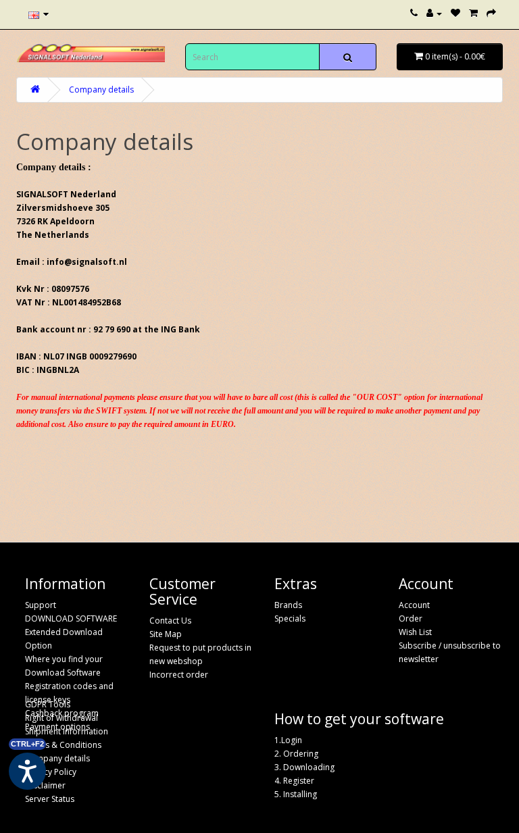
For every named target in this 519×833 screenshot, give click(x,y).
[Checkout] (491, 13)
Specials (289, 618)
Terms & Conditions (63, 745)
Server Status (49, 799)
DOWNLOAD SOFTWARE (71, 618)
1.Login (288, 740)
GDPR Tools (47, 704)
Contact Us (170, 620)
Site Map (165, 634)
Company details (101, 89)
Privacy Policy (50, 772)
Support (40, 605)
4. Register (294, 780)
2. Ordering (296, 753)
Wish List (415, 632)
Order (410, 618)
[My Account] (434, 13)
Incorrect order (178, 674)
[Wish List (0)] (455, 13)
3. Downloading (304, 767)
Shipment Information (66, 731)
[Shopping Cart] (473, 13)
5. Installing (295, 794)
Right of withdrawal (61, 718)
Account (414, 605)
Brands (288, 605)
